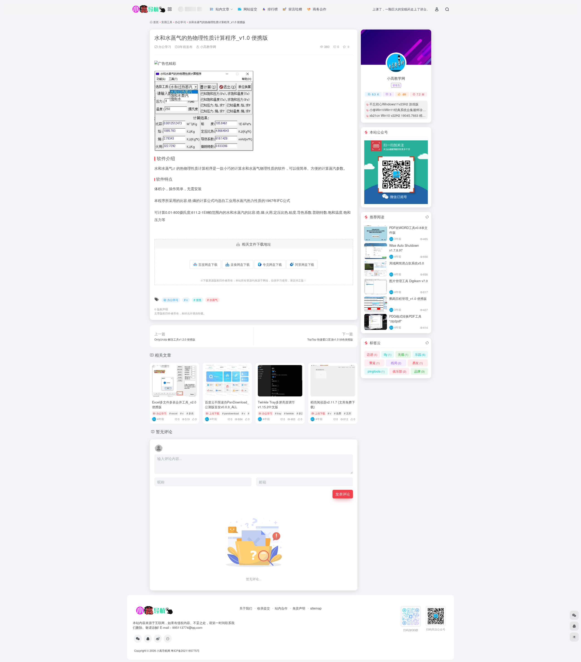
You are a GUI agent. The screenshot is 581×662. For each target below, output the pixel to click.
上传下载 (214, 413)
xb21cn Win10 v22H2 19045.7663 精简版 (399, 115)
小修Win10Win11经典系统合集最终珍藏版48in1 (403, 109)
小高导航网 (163, 650)
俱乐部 (399, 371)
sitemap (316, 608)
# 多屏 (300, 413)
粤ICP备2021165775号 (185, 650)
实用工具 (166, 22)
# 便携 (197, 300)
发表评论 (342, 494)
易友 (417, 363)
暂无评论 (164, 431)
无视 (403, 354)
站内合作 (281, 608)
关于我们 (245, 608)
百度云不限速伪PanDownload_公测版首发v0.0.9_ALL (227, 404)
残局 (396, 363)
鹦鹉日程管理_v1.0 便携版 (408, 298)
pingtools (376, 371)
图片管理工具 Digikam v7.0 (408, 281)
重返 (374, 363)
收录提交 (263, 608)
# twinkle (289, 413)
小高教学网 (207, 46)
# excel (173, 413)
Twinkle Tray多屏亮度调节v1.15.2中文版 (276, 404)
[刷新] (427, 217)
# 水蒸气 (212, 300)
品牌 (419, 371)
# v (186, 300)
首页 (156, 22)
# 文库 (347, 413)
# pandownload (230, 413)
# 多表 (190, 413)
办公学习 (180, 22)
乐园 (420, 354)
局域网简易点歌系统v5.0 (406, 263)
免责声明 (299, 608)
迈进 (372, 354)
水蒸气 (167, 168)
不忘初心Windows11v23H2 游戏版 (394, 104)
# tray (278, 413)
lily (387, 354)
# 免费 (337, 413)
